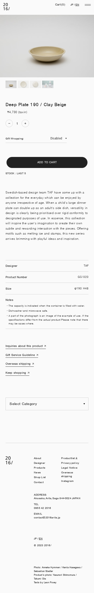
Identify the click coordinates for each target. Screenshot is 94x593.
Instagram (67, 481)
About (37, 458)
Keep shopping (16, 373)
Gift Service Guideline (20, 355)
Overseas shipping (18, 364)
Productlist (68, 458)
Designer (39, 463)
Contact (39, 482)
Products (39, 467)
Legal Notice (69, 467)
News (37, 472)
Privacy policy (70, 463)
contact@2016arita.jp (47, 517)
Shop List (40, 477)
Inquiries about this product (24, 346)
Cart (60, 5)
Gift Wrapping (14, 138)
